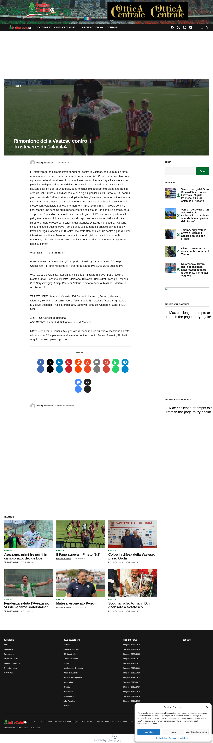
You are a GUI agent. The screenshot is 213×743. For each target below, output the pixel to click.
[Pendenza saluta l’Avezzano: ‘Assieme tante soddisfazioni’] (28, 583)
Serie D (17, 86)
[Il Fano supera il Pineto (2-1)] (80, 534)
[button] (207, 707)
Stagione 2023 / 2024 (131, 649)
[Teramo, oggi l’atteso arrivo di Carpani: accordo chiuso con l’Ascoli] (170, 234)
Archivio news (130, 640)
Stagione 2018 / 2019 (131, 673)
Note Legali (35, 727)
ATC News (8, 673)
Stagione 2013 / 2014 (131, 696)
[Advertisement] (106, 55)
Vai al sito (148, 6)
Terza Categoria (10, 668)
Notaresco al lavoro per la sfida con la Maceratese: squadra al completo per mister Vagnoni (194, 270)
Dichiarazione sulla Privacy (179, 738)
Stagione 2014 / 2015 (131, 692)
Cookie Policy (161, 738)
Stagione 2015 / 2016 (131, 687)
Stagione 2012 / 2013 (131, 701)
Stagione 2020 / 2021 (131, 663)
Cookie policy (22, 727)
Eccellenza (8, 649)
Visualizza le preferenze (197, 732)
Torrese (67, 645)
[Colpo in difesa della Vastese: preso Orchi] (132, 534)
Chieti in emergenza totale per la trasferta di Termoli (195, 251)
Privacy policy (9, 727)
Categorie (9, 640)
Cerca (168, 162)
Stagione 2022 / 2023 (131, 654)
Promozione (9, 654)
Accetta (149, 732)
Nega (173, 732)
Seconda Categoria (12, 663)
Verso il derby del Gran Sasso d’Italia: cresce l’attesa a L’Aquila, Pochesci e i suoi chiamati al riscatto (195, 195)
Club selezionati (72, 640)
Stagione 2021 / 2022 (131, 659)
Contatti (187, 640)
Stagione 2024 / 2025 (131, 645)
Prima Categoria (11, 659)
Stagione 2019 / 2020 (131, 668)
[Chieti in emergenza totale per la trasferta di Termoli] (170, 251)
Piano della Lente (71, 673)
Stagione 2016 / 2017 (131, 682)
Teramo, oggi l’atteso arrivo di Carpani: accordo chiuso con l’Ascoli (193, 234)
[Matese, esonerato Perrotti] (80, 583)
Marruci (67, 706)
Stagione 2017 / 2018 (131, 678)
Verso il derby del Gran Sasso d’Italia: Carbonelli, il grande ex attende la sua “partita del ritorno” (195, 215)
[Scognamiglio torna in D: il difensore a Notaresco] (132, 583)
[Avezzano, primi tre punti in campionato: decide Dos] (28, 534)
